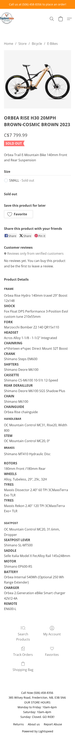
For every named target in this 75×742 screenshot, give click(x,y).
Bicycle (37, 43)
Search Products (23, 637)
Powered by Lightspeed (37, 731)
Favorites (52, 654)
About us (34, 724)
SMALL (21, 180)
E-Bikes (52, 43)
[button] (7, 18)
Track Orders (23, 654)
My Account (52, 634)
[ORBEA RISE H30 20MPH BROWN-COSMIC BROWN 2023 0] (37, 79)
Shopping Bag (23, 669)
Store (22, 43)
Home (8, 43)
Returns (18, 724)
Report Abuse (53, 724)
